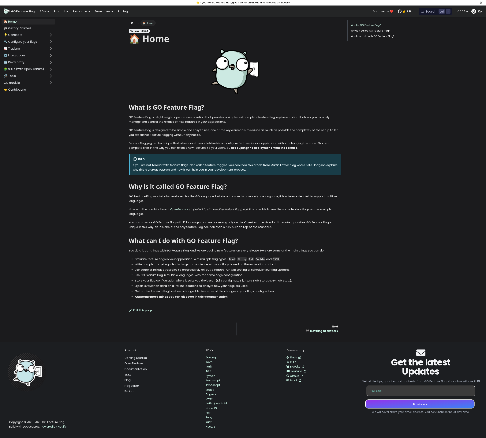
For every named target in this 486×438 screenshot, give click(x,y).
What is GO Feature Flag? (366, 25)
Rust (209, 422)
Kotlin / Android (216, 403)
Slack (293, 357)
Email (294, 380)
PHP (208, 413)
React (210, 390)
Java (209, 362)
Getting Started (136, 358)
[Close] (481, 3)
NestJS (210, 427)
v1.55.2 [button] (461, 11)
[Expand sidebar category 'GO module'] (51, 83)
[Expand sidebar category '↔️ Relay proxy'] (51, 62)
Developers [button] (103, 11)
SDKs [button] (43, 11)
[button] (28, 35)
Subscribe (421, 404)
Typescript (213, 385)
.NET (208, 371)
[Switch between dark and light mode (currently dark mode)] (480, 11)
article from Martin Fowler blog (275, 165)
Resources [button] (80, 11)
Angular (211, 394)
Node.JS (211, 408)
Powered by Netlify (53, 427)
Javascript (213, 380)
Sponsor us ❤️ (383, 11)
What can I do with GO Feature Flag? (372, 36)
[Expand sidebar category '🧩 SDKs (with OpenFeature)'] (51, 69)
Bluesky (285, 2)
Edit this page (142, 310)
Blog (128, 380)
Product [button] (59, 11)
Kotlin (209, 366)
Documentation (136, 369)
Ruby (209, 417)
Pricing (123, 11)
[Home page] (132, 23)
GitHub (255, 2)
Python (210, 376)
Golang (211, 357)
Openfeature (179, 209)
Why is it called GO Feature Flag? (370, 30)
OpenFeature (134, 363)
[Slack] (473, 11)
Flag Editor (132, 386)
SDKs (128, 374)
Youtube (297, 371)
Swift (209, 399)
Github (295, 376)
